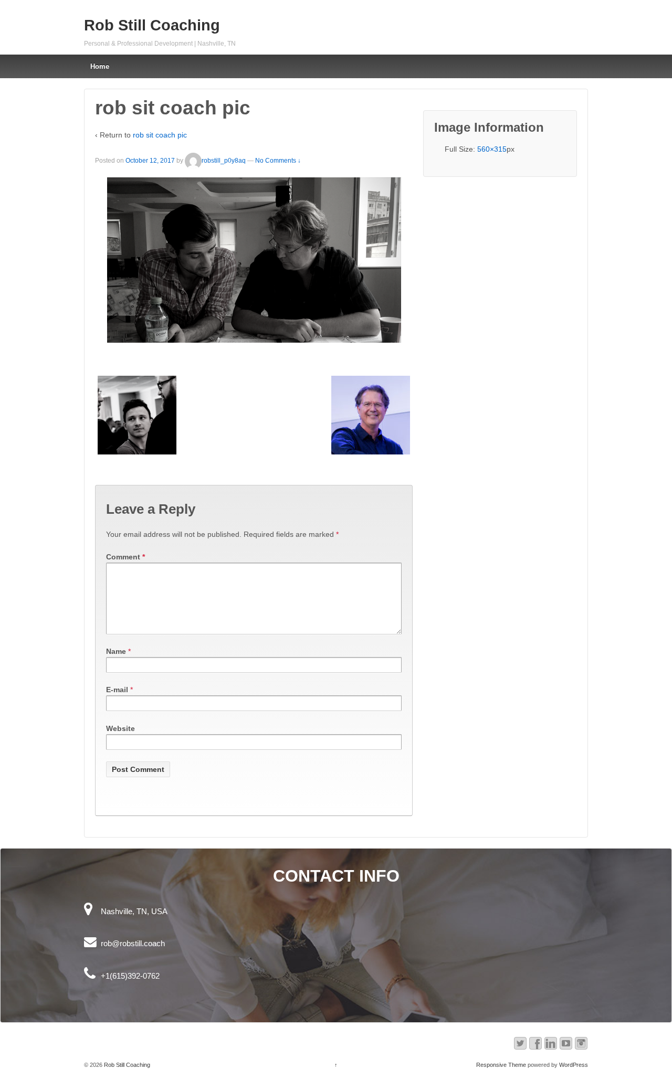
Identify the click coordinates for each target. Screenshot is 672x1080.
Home (99, 66)
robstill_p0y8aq (224, 160)
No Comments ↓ (278, 160)
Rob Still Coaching (152, 25)
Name (116, 651)
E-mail (117, 689)
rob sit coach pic (160, 135)
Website (120, 728)
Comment (125, 557)
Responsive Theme (501, 1065)
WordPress (573, 1065)
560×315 (492, 149)
